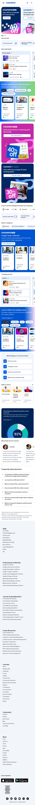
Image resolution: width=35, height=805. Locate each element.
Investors (5, 741)
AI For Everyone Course (9, 603)
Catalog (5, 676)
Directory (5, 757)
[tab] (3, 90)
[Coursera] (10, 2)
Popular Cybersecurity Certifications (12, 651)
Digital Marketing (7, 540)
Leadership (5, 671)
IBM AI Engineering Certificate (10, 578)
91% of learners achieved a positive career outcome (16, 412)
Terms (4, 744)
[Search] (32, 3)
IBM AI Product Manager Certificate (11, 581)
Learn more (18, 240)
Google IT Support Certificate (10, 572)
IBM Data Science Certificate (10, 583)
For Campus (6, 692)
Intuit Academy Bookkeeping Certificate (13, 585)
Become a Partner (7, 694)
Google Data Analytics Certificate (11, 569)
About (4, 666)
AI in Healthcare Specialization (10, 605)
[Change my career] (17, 366)
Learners (5, 714)
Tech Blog (5, 726)
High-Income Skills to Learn (9, 644)
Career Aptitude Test (8, 633)
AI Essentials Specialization (9, 599)
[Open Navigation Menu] (3, 3)
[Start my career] (17, 361)
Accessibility (6, 750)
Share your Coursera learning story (11, 653)
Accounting (5, 531)
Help (4, 748)
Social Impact (6, 696)
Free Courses (6, 699)
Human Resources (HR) (8, 542)
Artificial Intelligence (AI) (9, 533)
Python (4, 278)
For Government (7, 690)
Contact (5, 753)
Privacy (4, 746)
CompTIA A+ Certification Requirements (13, 637)
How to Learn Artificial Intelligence (11, 646)
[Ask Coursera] (27, 3)
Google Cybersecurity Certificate (11, 567)
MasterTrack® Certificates (9, 683)
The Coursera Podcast (8, 723)
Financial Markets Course (9, 612)
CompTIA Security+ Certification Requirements (14, 639)
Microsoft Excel (6, 545)
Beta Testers (6, 719)
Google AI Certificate (8, 565)
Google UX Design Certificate (10, 576)
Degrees (5, 685)
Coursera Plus (6, 678)
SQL (4, 551)
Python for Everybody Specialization (12, 619)
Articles (5, 755)
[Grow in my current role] (17, 372)
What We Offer (6, 669)
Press (4, 739)
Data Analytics (6, 538)
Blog (4, 721)
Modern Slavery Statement (9, 762)
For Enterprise (6, 687)
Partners (5, 717)
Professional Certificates (9, 680)
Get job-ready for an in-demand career (15, 84)
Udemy (4, 701)
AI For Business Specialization (10, 601)
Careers (5, 673)
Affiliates (5, 760)
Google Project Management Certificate (13, 574)
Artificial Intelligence (19, 226)
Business (7, 226)
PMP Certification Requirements (11, 649)
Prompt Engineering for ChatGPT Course (13, 617)
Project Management (8, 547)
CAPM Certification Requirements (11, 635)
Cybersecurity (6, 535)
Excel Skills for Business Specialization (12, 610)
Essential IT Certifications (9, 642)
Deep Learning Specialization (10, 608)
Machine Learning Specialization (11, 615)
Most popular (6, 53)
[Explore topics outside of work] (17, 377)
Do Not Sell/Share (7, 764)
